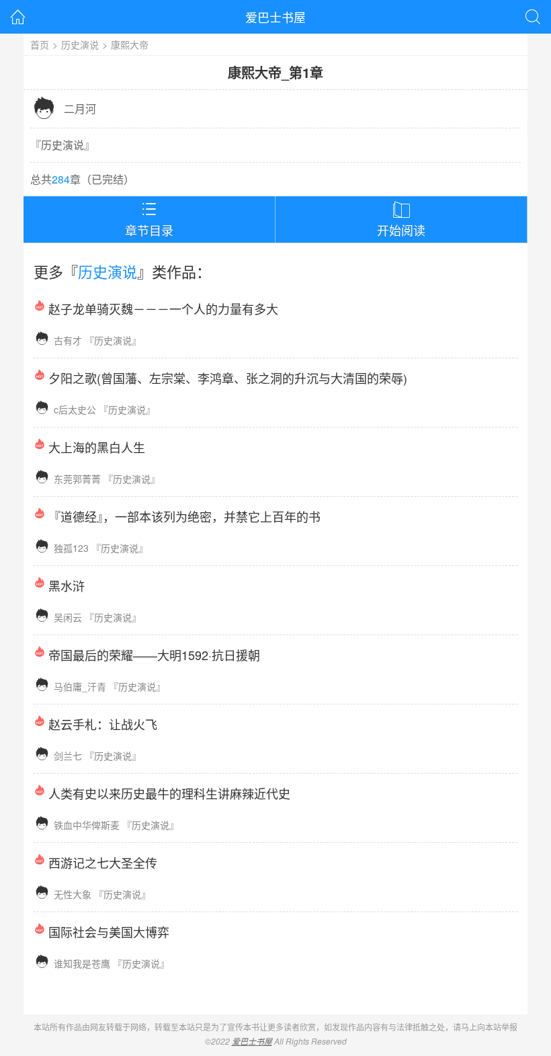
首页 (39, 44)
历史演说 (80, 44)
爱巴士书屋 (275, 17)
